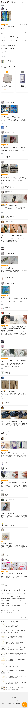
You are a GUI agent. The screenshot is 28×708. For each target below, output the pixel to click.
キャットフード (18, 610)
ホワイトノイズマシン (5, 607)
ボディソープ (19, 596)
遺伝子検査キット (4, 610)
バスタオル (3, 593)
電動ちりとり (8, 603)
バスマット (13, 593)
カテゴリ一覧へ (24, 617)
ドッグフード (11, 610)
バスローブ (8, 593)
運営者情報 (4, 703)
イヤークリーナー (15, 603)
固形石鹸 (3, 598)
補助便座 (21, 600)
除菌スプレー (14, 598)
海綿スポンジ (8, 596)
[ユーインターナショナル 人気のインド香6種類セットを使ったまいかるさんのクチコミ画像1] (6, 16)
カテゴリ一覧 (10, 700)
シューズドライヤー (5, 605)
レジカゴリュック (20, 607)
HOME (14, 697)
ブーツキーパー (17, 605)
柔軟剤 (23, 598)
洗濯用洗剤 (19, 598)
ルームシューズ (14, 607)
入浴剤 (17, 593)
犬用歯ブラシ (9, 612)
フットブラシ (14, 596)
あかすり (3, 596)
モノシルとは (17, 700)
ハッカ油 (11, 605)
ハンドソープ (8, 598)
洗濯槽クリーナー (9, 600)
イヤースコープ (23, 603)
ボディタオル (22, 593)
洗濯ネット (3, 600)
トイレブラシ (16, 600)
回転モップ (3, 603)
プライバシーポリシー (16, 703)
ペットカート (3, 612)
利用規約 (9, 703)
